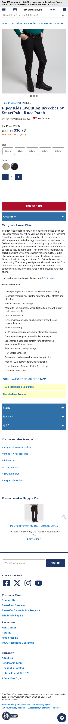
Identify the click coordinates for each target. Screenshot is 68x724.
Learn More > (34, 538)
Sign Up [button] (55, 563)
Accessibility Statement (38, 708)
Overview (9, 216)
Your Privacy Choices (15, 708)
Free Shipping (10, 637)
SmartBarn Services (14, 605)
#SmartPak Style (12, 678)
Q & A (6, 425)
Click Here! (49, 278)
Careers (56, 708)
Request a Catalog (13, 668)
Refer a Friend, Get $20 (15, 673)
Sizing (6, 407)
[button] (63, 15)
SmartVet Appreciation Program (21, 610)
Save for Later (43, 118)
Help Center (9, 627)
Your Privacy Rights (41, 705)
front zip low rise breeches (15, 454)
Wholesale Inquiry (12, 615)
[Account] (15, 9)
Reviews (8, 416)
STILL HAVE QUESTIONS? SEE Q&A (23, 379)
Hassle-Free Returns (14, 394)
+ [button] (18, 176)
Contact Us (8, 600)
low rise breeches (10, 467)
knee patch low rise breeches (16, 447)
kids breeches (9, 460)
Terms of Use (8, 705)
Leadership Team (12, 663)
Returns (6, 632)
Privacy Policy (23, 705)
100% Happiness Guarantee (18, 386)
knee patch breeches (12, 480)
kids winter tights (10, 473)
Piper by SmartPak (12, 103)
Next (64, 517)
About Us (7, 657)
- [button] (5, 176)
